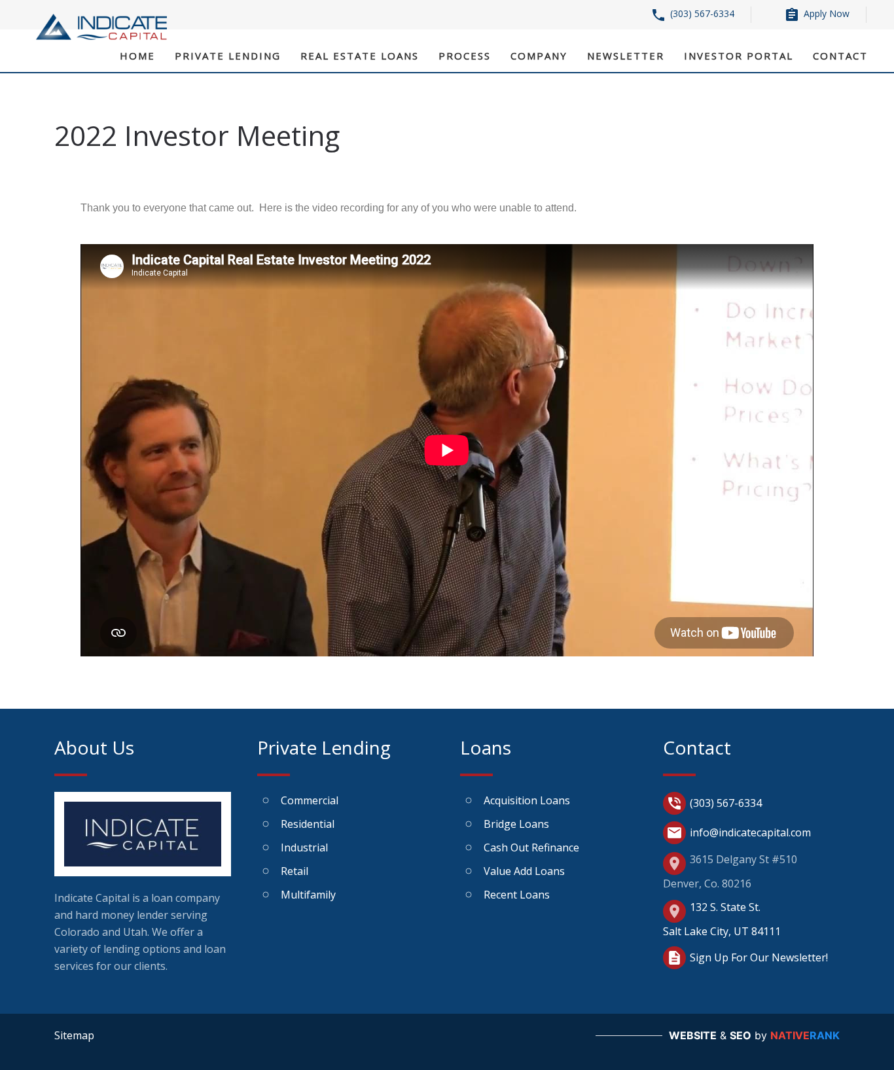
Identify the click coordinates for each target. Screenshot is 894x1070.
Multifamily (308, 894)
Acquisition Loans (527, 800)
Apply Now (816, 15)
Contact (840, 55)
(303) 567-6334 (692, 15)
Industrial (304, 847)
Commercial (309, 800)
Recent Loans (517, 894)
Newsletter (625, 55)
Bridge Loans (516, 824)
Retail (294, 871)
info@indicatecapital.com (738, 833)
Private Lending (228, 55)
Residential (307, 824)
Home (137, 55)
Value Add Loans (524, 871)
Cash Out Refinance (531, 847)
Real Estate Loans (359, 55)
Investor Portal (738, 55)
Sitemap (74, 1035)
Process (464, 55)
